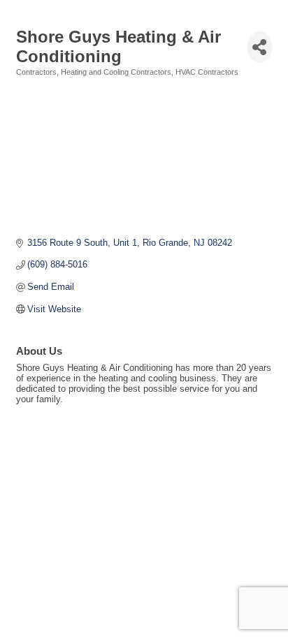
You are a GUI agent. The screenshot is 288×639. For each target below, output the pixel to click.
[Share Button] (259, 47)
